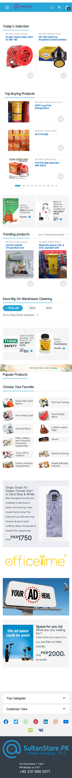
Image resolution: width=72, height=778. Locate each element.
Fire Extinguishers (48, 103)
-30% (48, 308)
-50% (32, 308)
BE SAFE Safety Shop (16, 33)
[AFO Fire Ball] (20, 140)
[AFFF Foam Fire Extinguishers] (20, 112)
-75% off (12, 308)
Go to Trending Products (51, 234)
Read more (30, 75)
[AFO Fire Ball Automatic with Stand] (20, 169)
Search (52, 7)
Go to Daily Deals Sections (18, 314)
